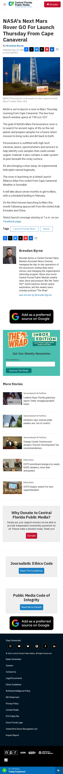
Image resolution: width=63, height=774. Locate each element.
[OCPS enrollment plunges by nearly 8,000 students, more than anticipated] (12, 465)
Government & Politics (34, 393)
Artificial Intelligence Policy (18, 691)
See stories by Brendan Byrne (35, 295)
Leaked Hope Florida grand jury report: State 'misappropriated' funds (39, 400)
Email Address (13, 359)
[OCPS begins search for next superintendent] (12, 487)
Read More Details (31, 607)
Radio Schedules (13, 659)
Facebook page (12, 221)
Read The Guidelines (31, 570)
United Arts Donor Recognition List (21, 729)
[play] (4, 770)
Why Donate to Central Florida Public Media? (31, 515)
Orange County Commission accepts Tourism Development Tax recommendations (41, 445)
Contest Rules (12, 710)
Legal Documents (14, 678)
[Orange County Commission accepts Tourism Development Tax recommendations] (12, 442)
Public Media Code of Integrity (31, 597)
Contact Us (11, 672)
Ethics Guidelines (13, 685)
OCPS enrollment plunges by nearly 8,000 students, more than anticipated (41, 467)
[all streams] (59, 770)
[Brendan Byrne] (9, 255)
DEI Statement (12, 697)
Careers (9, 666)
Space (46, 228)
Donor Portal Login (14, 723)
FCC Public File (12, 716)
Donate (54, 4)
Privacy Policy (12, 704)
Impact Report (12, 735)
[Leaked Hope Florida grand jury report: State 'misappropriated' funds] (12, 398)
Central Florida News (24, 228)
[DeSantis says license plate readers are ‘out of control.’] (12, 421)
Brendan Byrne (15, 45)
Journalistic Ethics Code (31, 563)
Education (28, 460)
